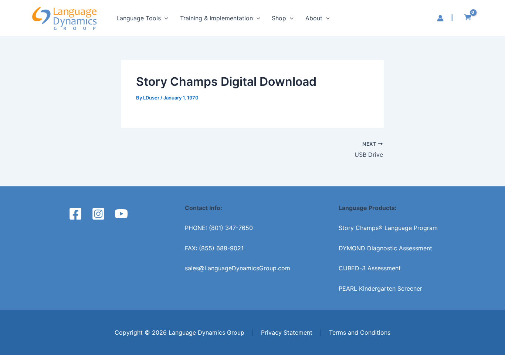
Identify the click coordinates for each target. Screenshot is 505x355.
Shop (279, 18)
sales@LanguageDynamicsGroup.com (237, 268)
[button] (164, 18)
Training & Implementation (216, 18)
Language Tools (138, 18)
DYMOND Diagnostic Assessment (385, 248)
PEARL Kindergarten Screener (380, 288)
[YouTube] (121, 214)
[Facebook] (75, 214)
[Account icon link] (440, 18)
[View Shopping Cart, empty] (467, 18)
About (313, 18)
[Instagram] (98, 214)
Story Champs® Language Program (388, 227)
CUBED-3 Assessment (370, 268)
